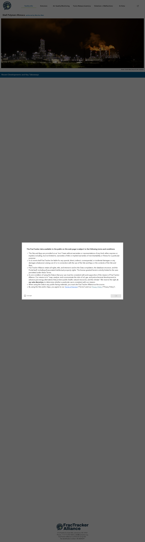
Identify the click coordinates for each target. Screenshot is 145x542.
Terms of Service (71, 286)
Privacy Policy (97, 286)
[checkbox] (25, 295)
